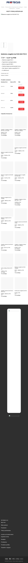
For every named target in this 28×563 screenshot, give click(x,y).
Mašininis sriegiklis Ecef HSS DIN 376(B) (7, 153)
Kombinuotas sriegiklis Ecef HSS (21, 290)
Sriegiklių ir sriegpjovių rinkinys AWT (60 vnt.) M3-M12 (20, 245)
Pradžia (2, 7)
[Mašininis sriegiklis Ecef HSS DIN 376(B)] (7, 145)
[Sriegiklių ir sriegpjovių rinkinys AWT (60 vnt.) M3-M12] (21, 237)
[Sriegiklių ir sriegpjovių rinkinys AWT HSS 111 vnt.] (21, 191)
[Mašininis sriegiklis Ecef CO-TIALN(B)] (7, 190)
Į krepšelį (21, 87)
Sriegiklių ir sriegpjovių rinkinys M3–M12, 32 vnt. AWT (6, 130)
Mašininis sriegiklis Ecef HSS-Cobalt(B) (20, 268)
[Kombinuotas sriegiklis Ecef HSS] (21, 283)
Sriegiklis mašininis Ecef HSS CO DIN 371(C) (7, 245)
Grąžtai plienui (12, 8)
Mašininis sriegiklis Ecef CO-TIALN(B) (6, 198)
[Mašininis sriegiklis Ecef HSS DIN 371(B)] (7, 167)
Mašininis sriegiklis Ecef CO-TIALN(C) (6, 218)
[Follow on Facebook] (2, 551)
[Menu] (2, 2)
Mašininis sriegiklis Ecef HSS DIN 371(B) (7, 175)
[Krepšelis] (24, 2)
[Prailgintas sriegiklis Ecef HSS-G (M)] (21, 143)
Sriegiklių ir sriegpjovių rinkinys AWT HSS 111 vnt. (20, 200)
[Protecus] (13, 2)
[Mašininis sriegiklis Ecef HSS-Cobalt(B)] (21, 260)
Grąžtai (25, 7)
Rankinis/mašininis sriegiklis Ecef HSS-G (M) (20, 175)
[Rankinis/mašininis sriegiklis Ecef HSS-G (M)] (21, 167)
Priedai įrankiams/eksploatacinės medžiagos (14, 7)
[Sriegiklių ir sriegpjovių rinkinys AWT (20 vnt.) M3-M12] (21, 122)
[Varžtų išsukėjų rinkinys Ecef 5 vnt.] (7, 260)
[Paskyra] (26, 2)
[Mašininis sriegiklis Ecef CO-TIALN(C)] (7, 212)
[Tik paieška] (21, 2)
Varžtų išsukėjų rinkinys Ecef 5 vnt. (6, 269)
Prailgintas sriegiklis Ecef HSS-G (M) (20, 148)
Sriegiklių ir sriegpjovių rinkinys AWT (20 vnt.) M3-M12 (20, 130)
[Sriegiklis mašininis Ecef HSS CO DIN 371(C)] (7, 237)
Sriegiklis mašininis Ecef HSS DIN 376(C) (21, 222)
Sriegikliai (18, 8)
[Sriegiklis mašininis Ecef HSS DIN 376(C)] (21, 214)
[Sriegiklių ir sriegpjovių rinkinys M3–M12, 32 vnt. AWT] (7, 122)
